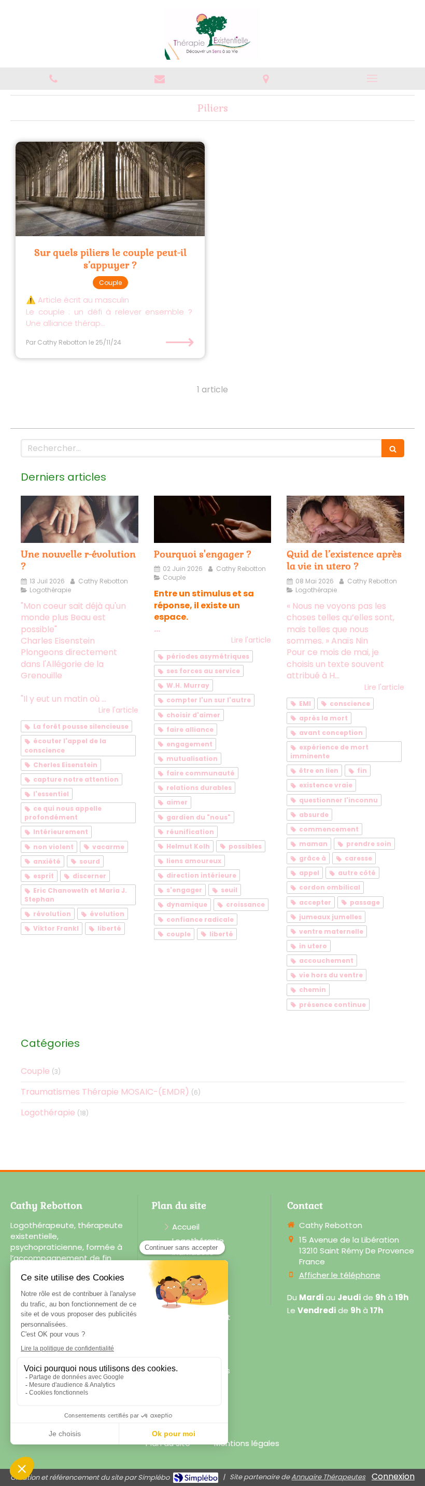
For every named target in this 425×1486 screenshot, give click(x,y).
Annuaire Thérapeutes (328, 1477)
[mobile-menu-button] (372, 78)
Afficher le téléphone (339, 1275)
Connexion (393, 1476)
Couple (35, 1071)
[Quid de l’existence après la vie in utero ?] (345, 519)
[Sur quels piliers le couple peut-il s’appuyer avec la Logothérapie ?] (110, 189)
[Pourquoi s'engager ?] (213, 519)
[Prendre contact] (159, 78)
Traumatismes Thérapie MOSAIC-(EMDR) (105, 1092)
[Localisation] (265, 78)
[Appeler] (53, 78)
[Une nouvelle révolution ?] (79, 519)
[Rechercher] (392, 448)
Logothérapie (48, 1113)
